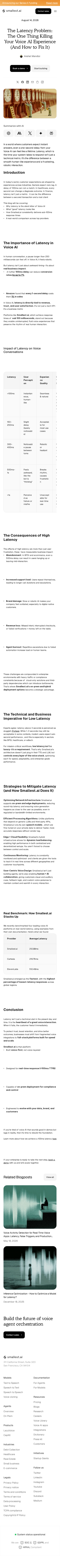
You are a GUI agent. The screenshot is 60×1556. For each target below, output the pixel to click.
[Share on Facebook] (23, 82)
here (54, 1138)
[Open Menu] (55, 11)
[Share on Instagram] (42, 82)
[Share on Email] (32, 82)
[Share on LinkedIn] (27, 82)
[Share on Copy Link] (37, 82)
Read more (52, 2)
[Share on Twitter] (18, 82)
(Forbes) (15, 731)
